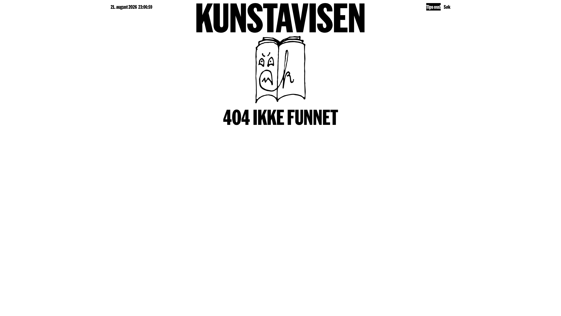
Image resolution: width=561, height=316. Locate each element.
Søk (447, 6)
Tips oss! (433, 6)
